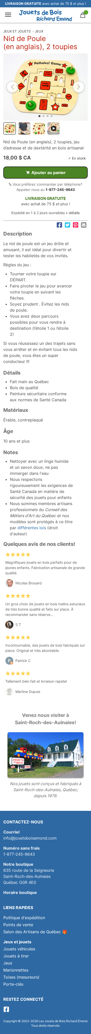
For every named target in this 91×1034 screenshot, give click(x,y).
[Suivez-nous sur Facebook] (6, 1010)
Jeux (39, 31)
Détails (11, 373)
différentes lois (31, 527)
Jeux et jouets (17, 31)
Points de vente (18, 924)
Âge (8, 431)
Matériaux (15, 410)
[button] (12, 87)
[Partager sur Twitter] (67, 225)
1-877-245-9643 (60, 189)
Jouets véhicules (19, 948)
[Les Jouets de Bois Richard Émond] (45, 15)
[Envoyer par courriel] (84, 225)
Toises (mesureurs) (21, 977)
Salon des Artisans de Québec (32, 931)
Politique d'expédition (24, 917)
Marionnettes (15, 970)
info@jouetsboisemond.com (30, 838)
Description (17, 234)
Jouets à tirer (16, 955)
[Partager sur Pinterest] (76, 225)
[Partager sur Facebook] (59, 225)
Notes (10, 452)
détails (74, 213)
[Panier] (83, 15)
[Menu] (8, 15)
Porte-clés (13, 984)
